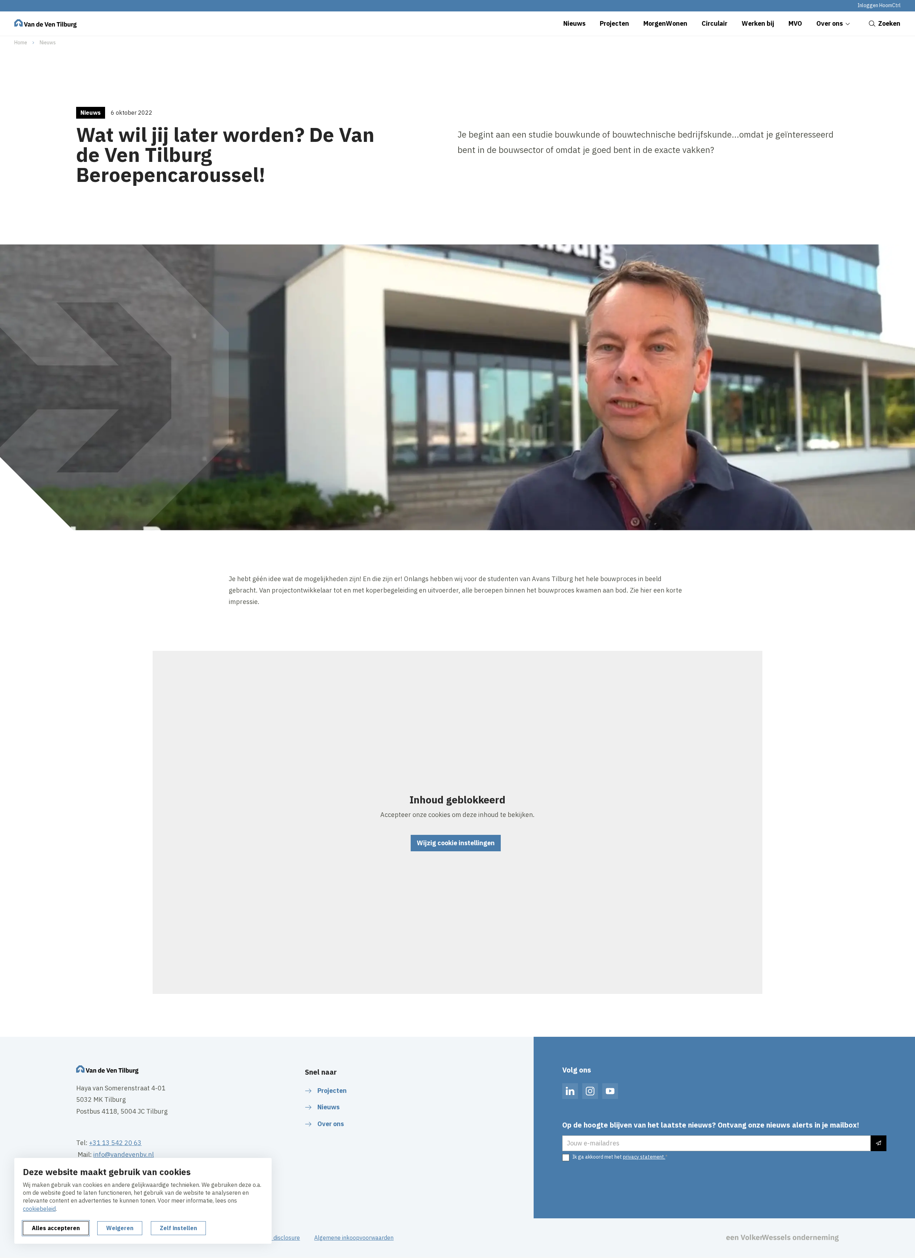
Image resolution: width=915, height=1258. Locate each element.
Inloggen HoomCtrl (879, 5)
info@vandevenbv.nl (123, 1154)
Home (20, 42)
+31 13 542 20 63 (115, 1143)
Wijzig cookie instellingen (456, 843)
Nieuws (48, 42)
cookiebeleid (39, 1208)
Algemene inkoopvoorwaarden (354, 1237)
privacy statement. (644, 1157)
